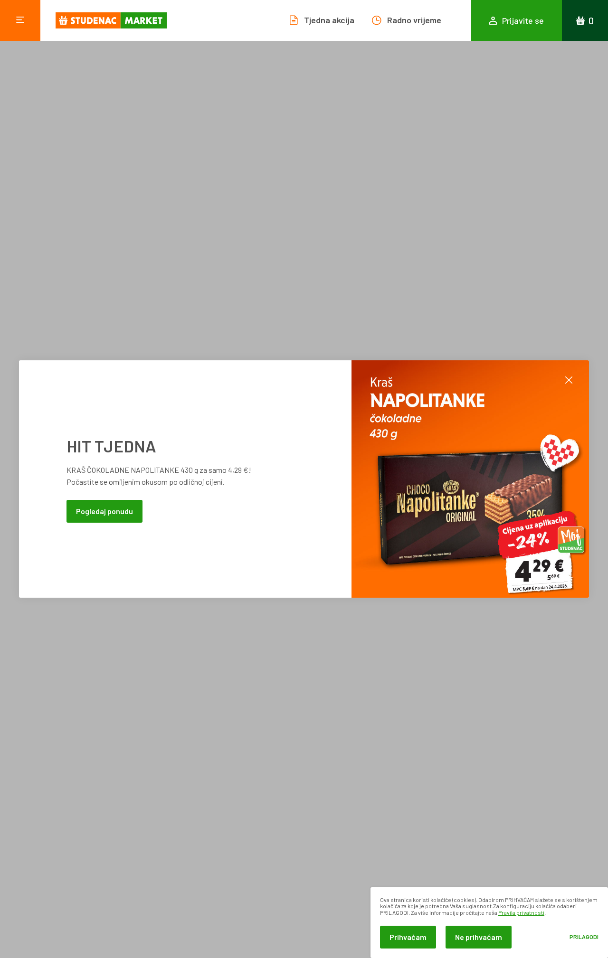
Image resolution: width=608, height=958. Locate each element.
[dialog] (489, 922)
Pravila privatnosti (521, 912)
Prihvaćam (408, 936)
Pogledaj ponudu (104, 511)
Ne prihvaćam (478, 936)
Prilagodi (584, 937)
